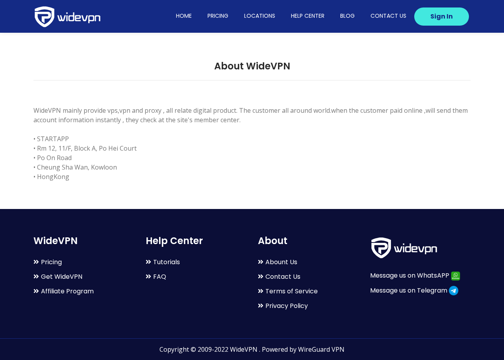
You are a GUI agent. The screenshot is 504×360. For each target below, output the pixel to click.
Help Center (307, 16)
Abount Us (281, 262)
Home (184, 16)
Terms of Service (291, 291)
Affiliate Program (67, 291)
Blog (347, 16)
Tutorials (166, 262)
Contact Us (388, 16)
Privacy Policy (286, 305)
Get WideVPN (61, 276)
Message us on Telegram (409, 290)
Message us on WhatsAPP (410, 275)
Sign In (441, 16)
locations (259, 16)
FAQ (159, 276)
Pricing (218, 16)
